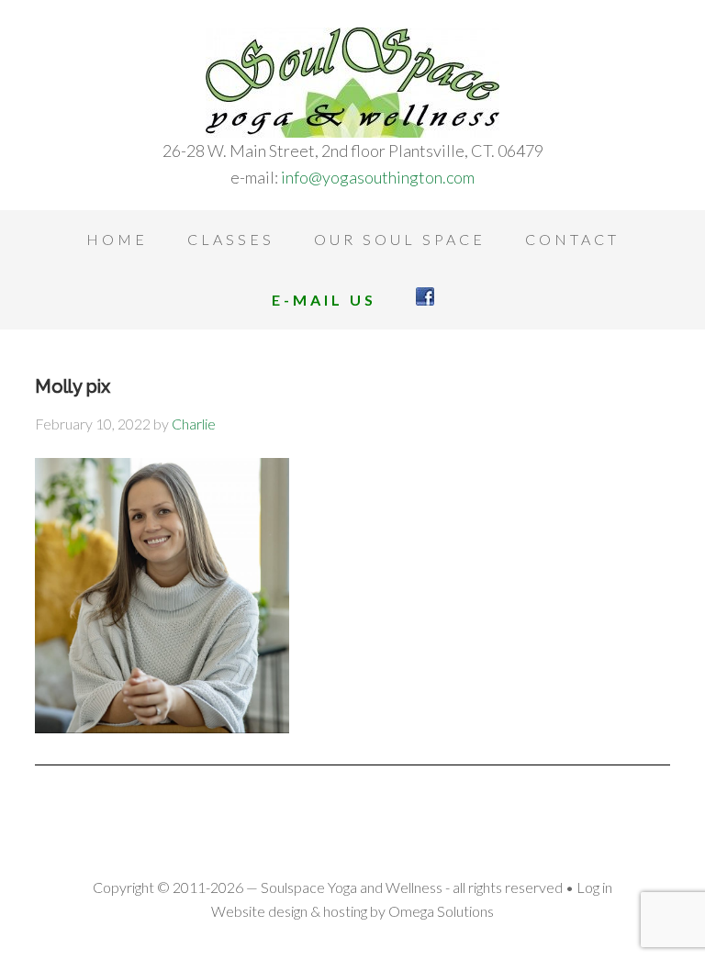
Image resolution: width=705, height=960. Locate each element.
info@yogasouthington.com (378, 177)
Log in (594, 887)
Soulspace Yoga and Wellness (352, 83)
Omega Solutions (441, 911)
